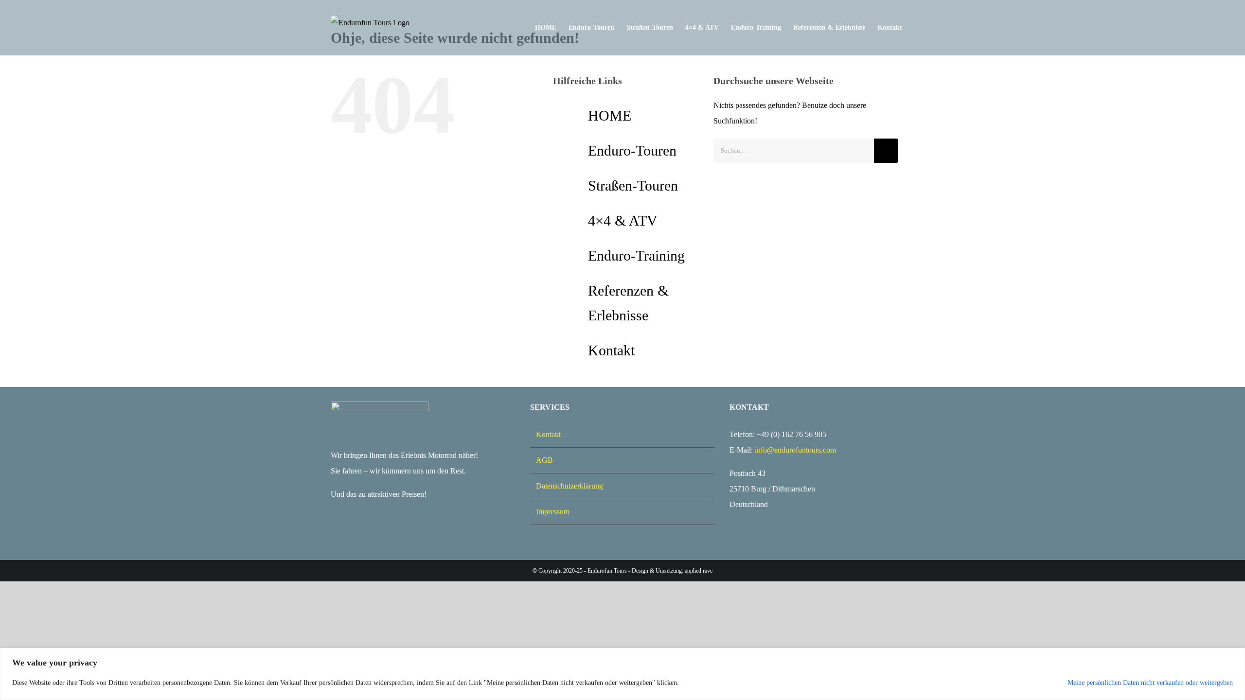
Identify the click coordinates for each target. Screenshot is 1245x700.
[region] (622, 674)
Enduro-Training (636, 255)
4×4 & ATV (623, 220)
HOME (609, 115)
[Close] (1235, 656)
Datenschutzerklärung (569, 486)
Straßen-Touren (633, 185)
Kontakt (611, 350)
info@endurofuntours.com (795, 450)
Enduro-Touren (632, 150)
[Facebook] (335, 533)
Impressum (552, 512)
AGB (544, 460)
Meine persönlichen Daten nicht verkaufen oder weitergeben (1150, 682)
